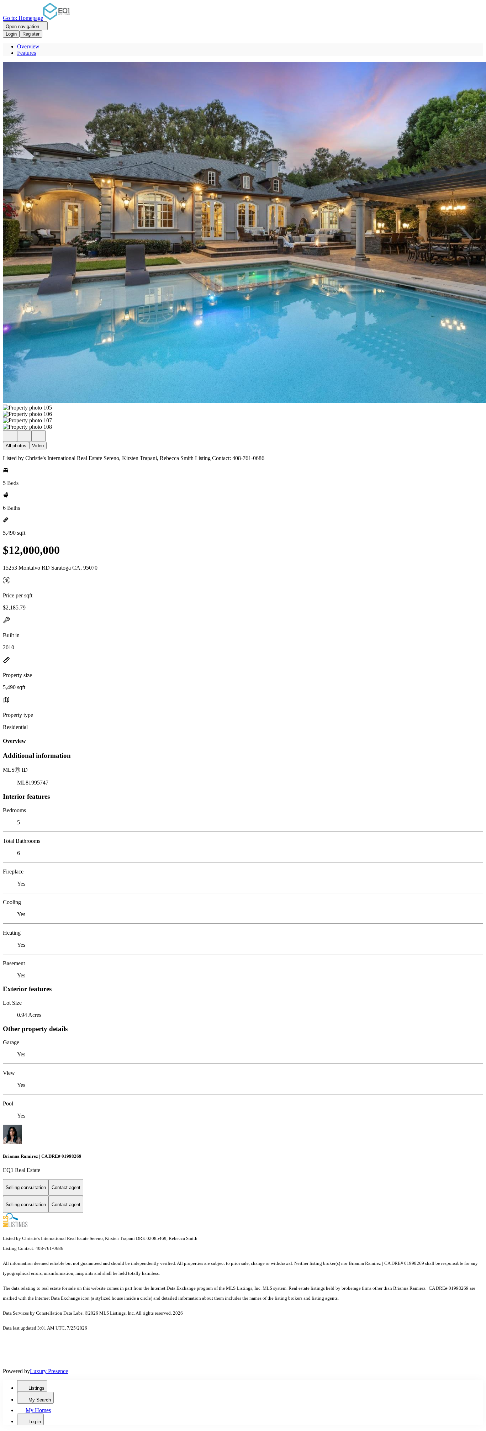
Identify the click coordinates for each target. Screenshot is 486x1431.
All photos (16, 445)
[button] (243, 233)
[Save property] (24, 436)
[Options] (10, 436)
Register (30, 34)
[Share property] (38, 436)
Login (11, 34)
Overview (28, 46)
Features (26, 53)
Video (38, 445)
